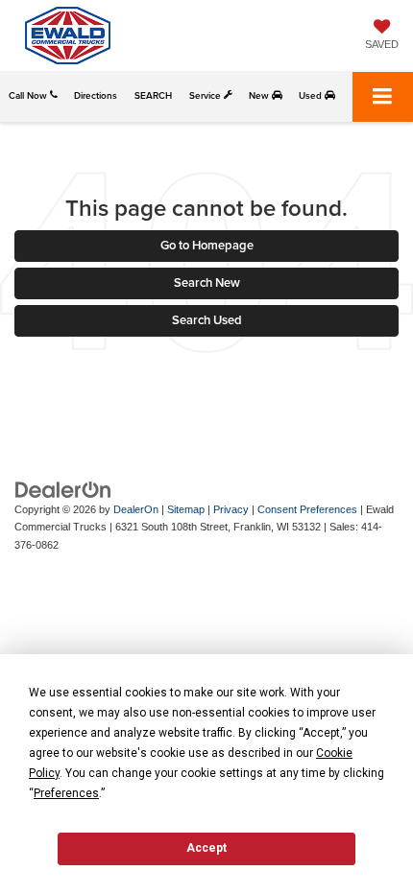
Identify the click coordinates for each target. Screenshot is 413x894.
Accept (206, 848)
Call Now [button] (29, 95)
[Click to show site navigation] (382, 97)
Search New (207, 282)
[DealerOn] (63, 489)
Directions (95, 95)
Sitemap (186, 509)
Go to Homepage (207, 245)
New (260, 95)
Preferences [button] (66, 793)
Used (312, 95)
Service (206, 95)
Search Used (207, 320)
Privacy (231, 509)
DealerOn (135, 509)
